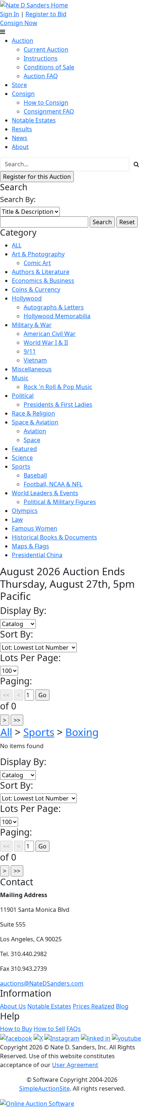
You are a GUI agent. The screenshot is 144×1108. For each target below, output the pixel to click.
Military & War (32, 325)
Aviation (35, 431)
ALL (16, 245)
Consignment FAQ (49, 111)
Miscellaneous (32, 369)
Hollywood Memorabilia (57, 316)
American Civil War (50, 334)
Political (23, 396)
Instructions (41, 58)
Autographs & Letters (54, 307)
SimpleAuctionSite (44, 1088)
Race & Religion (33, 413)
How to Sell (49, 1029)
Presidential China (37, 555)
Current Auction (46, 49)
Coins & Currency (36, 289)
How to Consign (46, 102)
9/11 (30, 351)
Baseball (35, 475)
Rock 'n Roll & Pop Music (58, 387)
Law (17, 519)
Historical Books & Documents (54, 537)
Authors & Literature (40, 272)
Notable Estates (34, 120)
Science (22, 458)
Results (22, 129)
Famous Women (34, 528)
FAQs (73, 1029)
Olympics (25, 511)
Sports (21, 466)
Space (32, 440)
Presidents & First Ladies (58, 404)
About (20, 147)
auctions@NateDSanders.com (41, 983)
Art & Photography (38, 254)
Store (19, 85)
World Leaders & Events (45, 493)
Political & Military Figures (60, 502)
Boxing (82, 732)
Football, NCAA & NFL (53, 484)
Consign (23, 94)
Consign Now (18, 23)
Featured (24, 449)
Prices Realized (93, 1006)
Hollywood (27, 298)
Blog (122, 1006)
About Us (13, 1006)
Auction (22, 41)
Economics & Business (43, 281)
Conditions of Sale (49, 67)
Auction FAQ (41, 76)
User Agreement (75, 1065)
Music (20, 378)
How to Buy (16, 1029)
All (6, 732)
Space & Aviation (35, 422)
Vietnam (35, 360)
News (19, 138)
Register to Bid (45, 14)
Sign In (9, 14)
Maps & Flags (30, 546)
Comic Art (37, 263)
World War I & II (46, 342)
